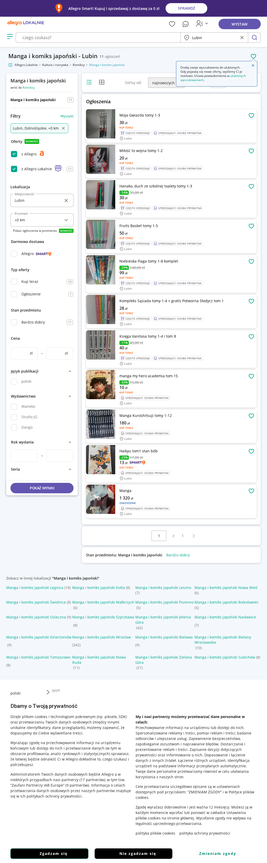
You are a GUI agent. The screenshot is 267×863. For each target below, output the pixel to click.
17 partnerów (92, 779)
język (56, 690)
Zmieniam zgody (217, 853)
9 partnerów (77, 785)
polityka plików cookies (155, 833)
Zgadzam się (54, 853)
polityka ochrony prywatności (204, 833)
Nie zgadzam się (137, 853)
